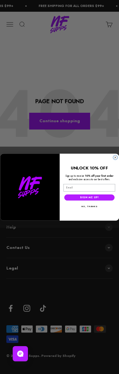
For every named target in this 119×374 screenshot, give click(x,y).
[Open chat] (20, 353)
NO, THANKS (89, 206)
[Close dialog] (115, 157)
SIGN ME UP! (89, 197)
